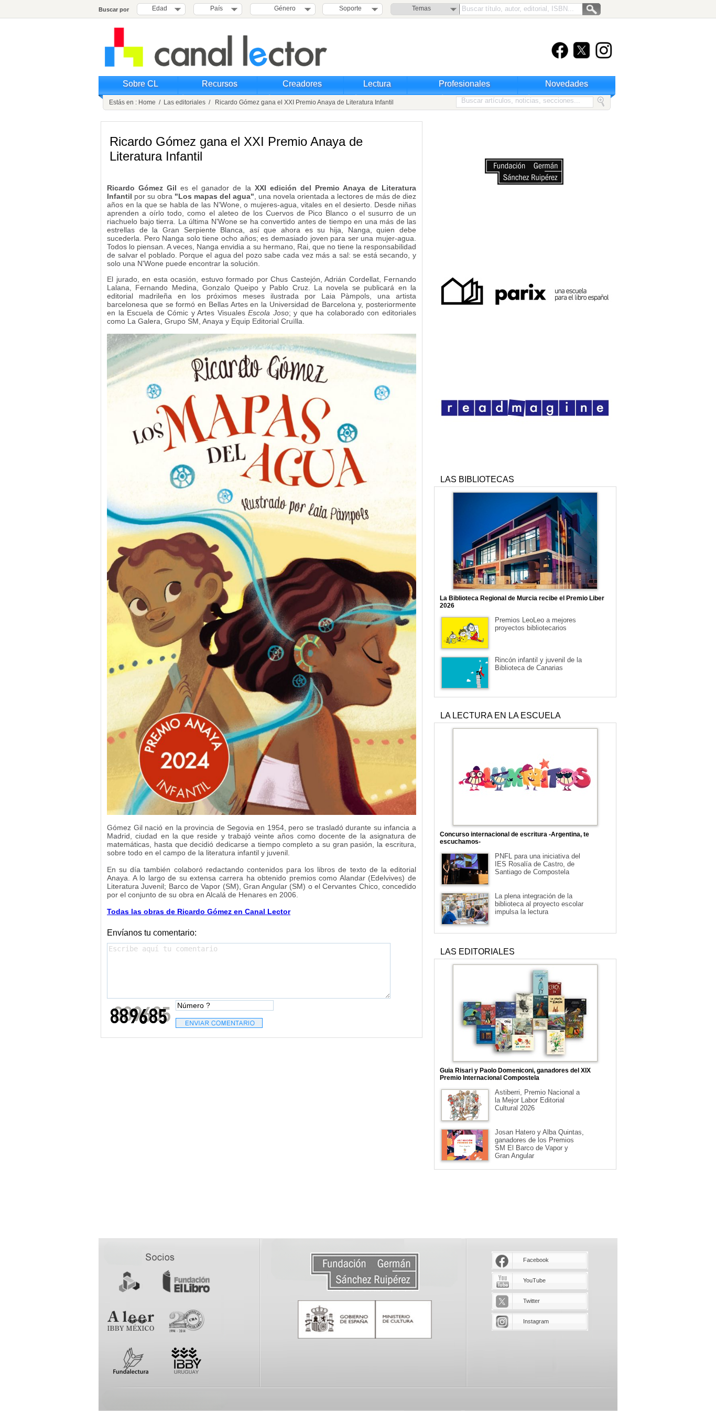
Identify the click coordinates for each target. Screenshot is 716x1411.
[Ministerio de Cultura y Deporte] (365, 1319)
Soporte (350, 8)
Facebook (536, 1260)
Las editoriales (184, 102)
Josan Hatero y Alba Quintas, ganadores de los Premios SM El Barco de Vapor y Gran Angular (539, 1144)
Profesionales (464, 83)
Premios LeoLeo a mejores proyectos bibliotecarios (535, 624)
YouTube (534, 1280)
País (216, 8)
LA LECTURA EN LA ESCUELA (500, 715)
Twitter (531, 1301)
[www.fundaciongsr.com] (365, 1272)
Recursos (219, 83)
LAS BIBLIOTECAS (477, 479)
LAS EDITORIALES (477, 951)
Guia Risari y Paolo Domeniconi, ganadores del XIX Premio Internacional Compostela (515, 1074)
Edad (159, 8)
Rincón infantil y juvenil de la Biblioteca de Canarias (538, 664)
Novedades (566, 83)
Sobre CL (140, 83)
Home (147, 102)
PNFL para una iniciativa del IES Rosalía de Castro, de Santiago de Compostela (537, 864)
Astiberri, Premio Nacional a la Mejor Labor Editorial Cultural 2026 (537, 1100)
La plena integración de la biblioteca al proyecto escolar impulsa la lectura (539, 904)
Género (283, 8)
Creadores (302, 83)
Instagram (536, 1321)
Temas (421, 8)
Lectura (377, 83)
